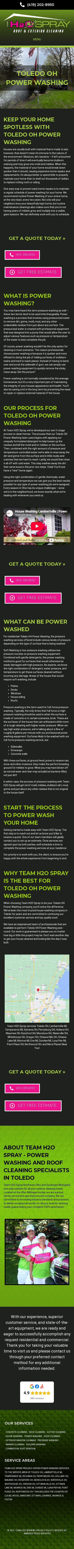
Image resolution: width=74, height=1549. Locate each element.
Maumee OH (13, 1033)
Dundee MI (45, 1040)
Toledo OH (42, 1026)
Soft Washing (11, 650)
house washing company (51, 910)
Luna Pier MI (59, 1040)
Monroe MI (23, 1040)
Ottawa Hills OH (48, 1037)
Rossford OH (28, 1033)
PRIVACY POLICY (44, 1530)
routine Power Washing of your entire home (42, 196)
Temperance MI (14, 1029)
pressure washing (37, 650)
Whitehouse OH (16, 1037)
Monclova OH (44, 1033)
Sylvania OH (30, 1029)
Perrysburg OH (46, 1029)
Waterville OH (60, 1033)
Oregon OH (32, 1037)
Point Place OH (15, 1044)
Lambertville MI (58, 1026)
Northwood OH (33, 1044)
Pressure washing (14, 707)
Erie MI (34, 1040)
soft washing (19, 679)
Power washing (12, 378)
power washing (36, 192)
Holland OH (62, 1029)
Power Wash (33, 815)
